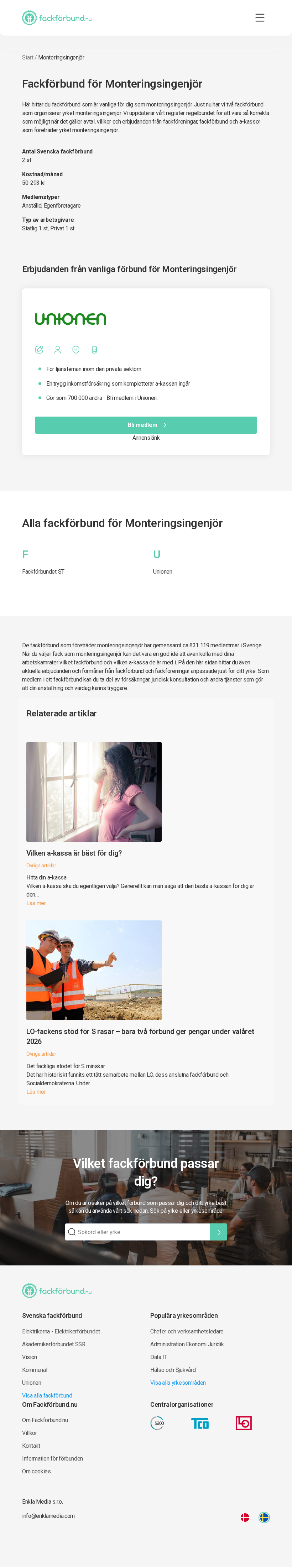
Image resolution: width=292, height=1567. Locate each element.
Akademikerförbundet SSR (53, 1344)
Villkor (29, 1433)
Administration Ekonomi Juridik (187, 1344)
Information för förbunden (52, 1458)
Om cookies (36, 1471)
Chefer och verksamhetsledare (187, 1331)
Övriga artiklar (41, 865)
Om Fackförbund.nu (45, 1420)
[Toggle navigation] (260, 18)
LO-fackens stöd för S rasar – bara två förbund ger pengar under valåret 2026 (140, 1036)
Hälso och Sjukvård (172, 1370)
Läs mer (36, 903)
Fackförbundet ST (43, 571)
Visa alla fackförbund (47, 1395)
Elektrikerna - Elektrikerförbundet (61, 1331)
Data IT (158, 1357)
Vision (29, 1357)
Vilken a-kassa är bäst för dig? (74, 853)
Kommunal (34, 1370)
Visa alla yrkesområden (178, 1382)
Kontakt (31, 1445)
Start (27, 57)
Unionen (162, 571)
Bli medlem (142, 425)
